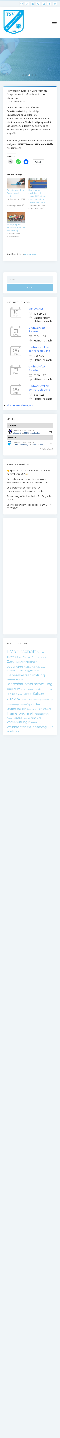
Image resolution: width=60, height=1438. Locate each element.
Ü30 (17, 731)
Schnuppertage (13, 705)
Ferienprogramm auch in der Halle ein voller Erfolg (16, 227)
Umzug (24, 718)
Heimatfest (11, 680)
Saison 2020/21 (24, 694)
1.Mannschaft (21, 651)
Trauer (9, 718)
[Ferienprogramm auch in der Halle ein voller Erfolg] (16, 217)
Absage (27, 657)
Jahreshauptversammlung (29, 684)
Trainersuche (44, 709)
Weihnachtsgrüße (40, 727)
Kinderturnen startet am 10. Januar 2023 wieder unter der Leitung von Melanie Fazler (37, 196)
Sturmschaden (17, 708)
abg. (50, 432)
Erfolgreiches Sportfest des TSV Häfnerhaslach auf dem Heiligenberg (26, 489)
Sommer (23, 705)
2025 (20, 657)
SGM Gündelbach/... (32, 433)
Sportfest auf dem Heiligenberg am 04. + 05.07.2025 (29, 506)
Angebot (48, 657)
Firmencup (13, 670)
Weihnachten (16, 727)
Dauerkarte (15, 666)
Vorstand (33, 722)
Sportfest (34, 704)
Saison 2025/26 (26, 700)
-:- (51, 443)
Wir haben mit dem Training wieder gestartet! (15, 193)
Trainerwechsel (20, 713)
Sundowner (35, 308)
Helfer (19, 679)
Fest (33, 667)
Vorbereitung (17, 722)
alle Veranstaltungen (20, 405)
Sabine (11, 693)
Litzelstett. (17, 433)
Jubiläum (13, 689)
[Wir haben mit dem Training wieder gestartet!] (16, 183)
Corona (13, 662)
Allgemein (30, 254)
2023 (15, 657)
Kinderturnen (43, 689)
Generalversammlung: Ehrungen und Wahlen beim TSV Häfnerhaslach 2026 (27, 481)
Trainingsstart (40, 713)
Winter (11, 731)
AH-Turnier (38, 657)
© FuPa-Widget (46, 449)
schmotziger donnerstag (43, 700)
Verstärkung (35, 718)
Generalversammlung (26, 675)
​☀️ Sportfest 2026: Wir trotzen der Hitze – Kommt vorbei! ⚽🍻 (29, 472)
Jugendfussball (27, 689)
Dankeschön (28, 662)
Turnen (16, 718)
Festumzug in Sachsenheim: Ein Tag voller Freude (29, 498)
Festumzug (40, 667)
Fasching (27, 667)
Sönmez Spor (37, 445)
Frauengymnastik (29, 670)
